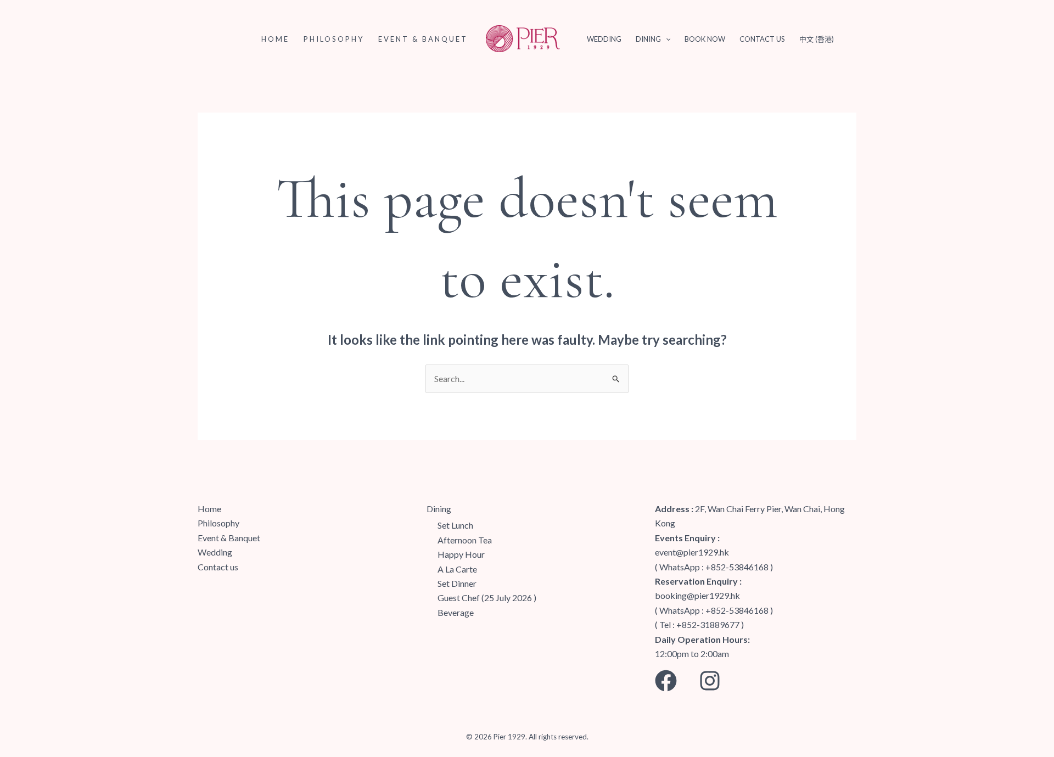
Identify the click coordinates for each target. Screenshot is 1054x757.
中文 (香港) (816, 39)
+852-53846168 (737, 567)
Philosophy (334, 39)
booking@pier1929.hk (697, 595)
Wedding (604, 39)
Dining (648, 39)
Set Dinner (457, 583)
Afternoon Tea (465, 540)
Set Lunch (455, 525)
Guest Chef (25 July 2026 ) (487, 597)
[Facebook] (666, 681)
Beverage (456, 612)
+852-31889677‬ (707, 624)
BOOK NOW (705, 39)
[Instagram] (710, 681)
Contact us (762, 39)
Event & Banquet (423, 39)
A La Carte (457, 569)
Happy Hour (461, 554)
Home (275, 39)
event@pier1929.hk (692, 552)
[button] (666, 39)
